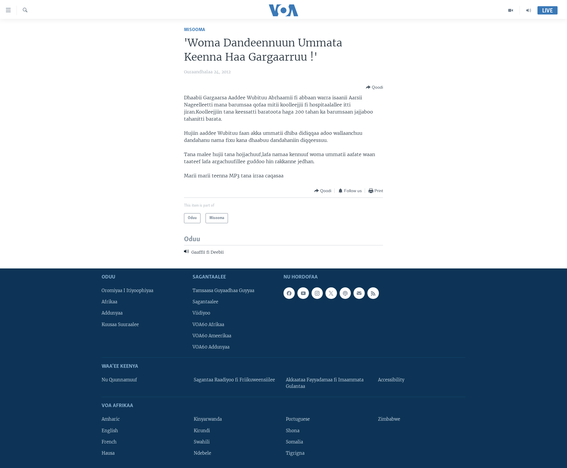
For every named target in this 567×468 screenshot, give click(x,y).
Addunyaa (112, 313)
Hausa (108, 453)
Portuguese (298, 419)
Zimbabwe (389, 419)
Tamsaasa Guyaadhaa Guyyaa (223, 290)
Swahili (202, 441)
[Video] (511, 10)
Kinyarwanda (208, 419)
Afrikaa (109, 302)
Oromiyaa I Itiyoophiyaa (127, 290)
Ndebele (202, 453)
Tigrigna (295, 453)
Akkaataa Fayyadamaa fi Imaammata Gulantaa (325, 383)
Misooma (194, 29)
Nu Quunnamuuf (119, 380)
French (109, 441)
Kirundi (202, 430)
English (110, 430)
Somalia (294, 441)
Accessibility (391, 380)
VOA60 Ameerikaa (212, 335)
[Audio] (528, 10)
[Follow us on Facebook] (289, 293)
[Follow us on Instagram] (317, 293)
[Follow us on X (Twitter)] (331, 293)
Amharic (111, 419)
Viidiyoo (201, 313)
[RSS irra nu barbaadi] (373, 293)
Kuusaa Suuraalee (120, 324)
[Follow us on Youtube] (303, 293)
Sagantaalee (205, 302)
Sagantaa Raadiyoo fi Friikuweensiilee (234, 380)
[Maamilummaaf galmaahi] (359, 293)
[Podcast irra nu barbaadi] (345, 293)
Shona (292, 430)
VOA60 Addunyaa (211, 346)
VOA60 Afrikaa (208, 324)
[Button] (374, 87)
